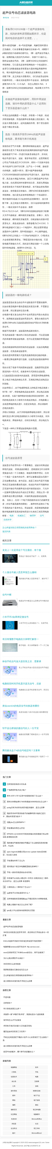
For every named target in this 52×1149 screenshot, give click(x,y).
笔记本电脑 (37, 1110)
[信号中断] (10, 604)
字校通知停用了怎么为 (16, 861)
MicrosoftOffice (37, 1119)
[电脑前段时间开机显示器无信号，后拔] (10, 693)
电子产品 (37, 1095)
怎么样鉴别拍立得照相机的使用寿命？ (19, 527)
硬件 (13, 1095)
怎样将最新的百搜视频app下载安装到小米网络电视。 (28, 899)
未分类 (14, 1081)
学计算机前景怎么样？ (12, 1009)
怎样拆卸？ (7, 1003)
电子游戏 (37, 1100)
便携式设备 (37, 1091)
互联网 (36, 1081)
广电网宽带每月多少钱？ (16, 790)
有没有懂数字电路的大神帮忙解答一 (20, 639)
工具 (13, 1086)
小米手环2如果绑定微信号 (15, 617)
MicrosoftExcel (37, 1133)
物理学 (33, 516)
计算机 (14, 1072)
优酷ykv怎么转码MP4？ (16, 822)
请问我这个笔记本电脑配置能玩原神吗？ (23, 866)
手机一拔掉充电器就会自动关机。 (20, 872)
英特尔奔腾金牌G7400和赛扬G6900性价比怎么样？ (27, 802)
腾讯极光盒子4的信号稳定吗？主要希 (21, 750)
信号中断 (6, 594)
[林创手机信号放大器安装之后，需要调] (10, 670)
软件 (36, 1067)
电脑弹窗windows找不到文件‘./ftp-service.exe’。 (22, 947)
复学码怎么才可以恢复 (12, 1020)
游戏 (36, 1086)
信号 (42, 516)
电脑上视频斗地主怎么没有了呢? (20, 905)
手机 (36, 1072)
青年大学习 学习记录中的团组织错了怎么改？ (25, 796)
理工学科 (37, 1128)
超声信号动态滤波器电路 (13, 927)
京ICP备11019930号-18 (32, 1146)
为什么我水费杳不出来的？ (14, 958)
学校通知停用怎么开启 (16, 828)
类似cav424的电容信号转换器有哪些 (20, 706)
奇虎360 (14, 1119)
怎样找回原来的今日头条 (16, 784)
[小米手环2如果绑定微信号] (10, 626)
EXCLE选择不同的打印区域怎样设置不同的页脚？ (23, 941)
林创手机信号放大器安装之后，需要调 (21, 661)
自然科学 (8, 520)
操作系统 (14, 1091)
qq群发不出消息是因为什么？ (18, 893)
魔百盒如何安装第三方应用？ (14, 1031)
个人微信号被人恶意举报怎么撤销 (19, 572)
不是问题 (6, 997)
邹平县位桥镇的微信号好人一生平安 (20, 728)
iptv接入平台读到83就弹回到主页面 (21, 910)
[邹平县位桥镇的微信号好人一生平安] (10, 737)
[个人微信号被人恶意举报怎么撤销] (10, 582)
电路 (12, 516)
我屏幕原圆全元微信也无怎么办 (15, 970)
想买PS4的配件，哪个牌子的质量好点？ (19, 1052)
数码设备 (6, 18)
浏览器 (14, 1124)
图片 (13, 1133)
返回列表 (6, 531)
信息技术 (14, 1077)
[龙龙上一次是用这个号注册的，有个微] (10, 559)
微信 (36, 1105)
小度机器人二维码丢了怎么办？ (19, 887)
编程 (13, 1105)
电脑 (36, 1077)
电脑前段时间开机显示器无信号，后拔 (21, 683)
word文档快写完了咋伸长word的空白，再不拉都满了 (24, 952)
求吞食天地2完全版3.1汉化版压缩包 (17, 1026)
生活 (36, 1124)
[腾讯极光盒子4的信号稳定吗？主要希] (10, 760)
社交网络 (14, 1114)
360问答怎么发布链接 (12, 964)
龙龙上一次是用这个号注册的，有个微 (21, 550)
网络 (13, 1100)
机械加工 (22, 516)
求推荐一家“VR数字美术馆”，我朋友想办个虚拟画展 (23, 1014)
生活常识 (14, 1128)
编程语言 (14, 1110)
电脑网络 (14, 1067)
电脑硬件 (37, 1114)
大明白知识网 (7, 1142)
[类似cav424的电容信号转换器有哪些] (10, 715)
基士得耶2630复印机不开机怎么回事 (17, 981)
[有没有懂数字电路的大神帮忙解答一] (10, 648)
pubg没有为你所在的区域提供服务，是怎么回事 (26, 807)
